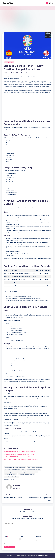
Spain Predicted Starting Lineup (33, 469)
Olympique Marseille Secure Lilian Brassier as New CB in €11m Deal (19, 454)
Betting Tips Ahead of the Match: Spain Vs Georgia (15, 467)
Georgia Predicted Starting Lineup (35, 467)
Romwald (16, 485)
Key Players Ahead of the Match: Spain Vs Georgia (15, 469)
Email (22, 536)
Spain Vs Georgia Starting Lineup (11, 476)
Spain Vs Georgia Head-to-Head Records (13, 472)
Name (6, 536)
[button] (16, 488)
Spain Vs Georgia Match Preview (30, 472)
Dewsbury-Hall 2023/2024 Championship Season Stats (17, 456)
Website (38, 536)
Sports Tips (8, 3)
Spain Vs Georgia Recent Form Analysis (26, 474)
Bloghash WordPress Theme (40, 555)
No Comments (24, 72)
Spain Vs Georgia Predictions (10, 474)
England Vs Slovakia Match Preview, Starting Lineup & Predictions (19, 451)
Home (3, 7)
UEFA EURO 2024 (9, 62)
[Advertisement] (27, 23)
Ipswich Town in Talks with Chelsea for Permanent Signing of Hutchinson (21, 459)
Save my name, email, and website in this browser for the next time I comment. (23, 542)
